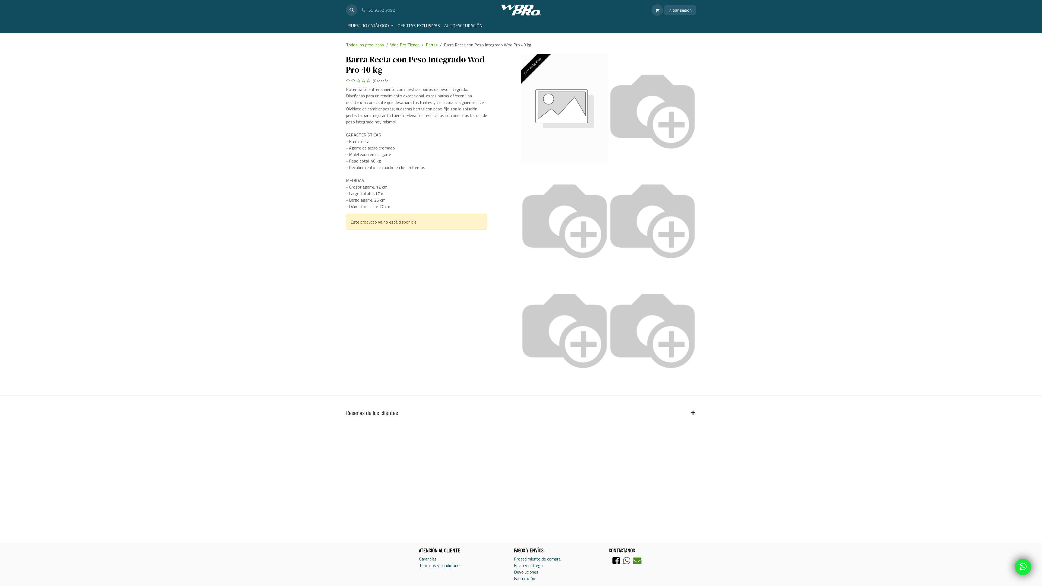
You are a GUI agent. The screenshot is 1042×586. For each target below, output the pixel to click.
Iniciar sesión (680, 10)
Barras (432, 45)
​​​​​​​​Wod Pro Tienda (405, 45)
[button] (351, 10)
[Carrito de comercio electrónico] (657, 10)
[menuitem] (370, 25)
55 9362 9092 (381, 10)
